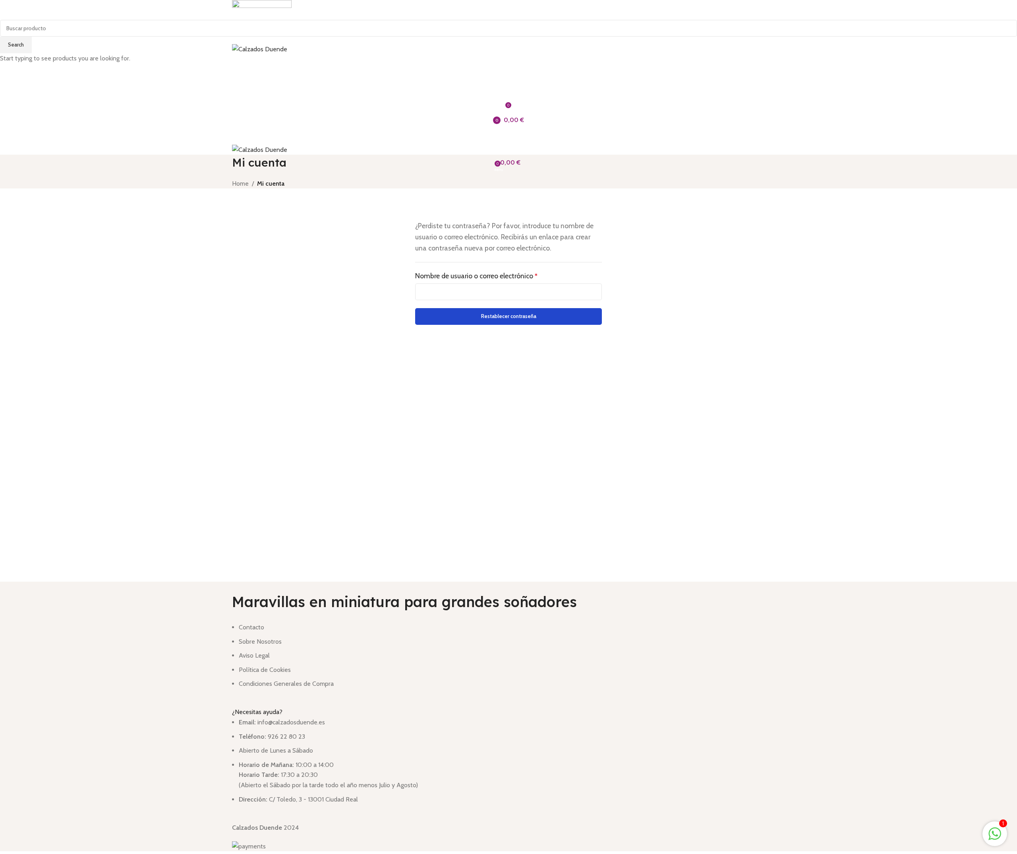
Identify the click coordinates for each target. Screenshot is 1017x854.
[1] (994, 838)
